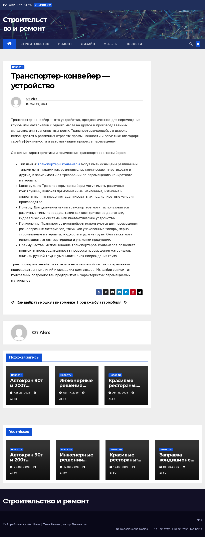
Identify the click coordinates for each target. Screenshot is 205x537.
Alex (34, 99)
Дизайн (88, 44)
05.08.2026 (171, 466)
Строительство (35, 44)
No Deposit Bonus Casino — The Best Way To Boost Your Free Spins (159, 528)
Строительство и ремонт (46, 501)
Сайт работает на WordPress (22, 524)
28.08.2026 (22, 466)
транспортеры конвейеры (59, 164)
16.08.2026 (121, 466)
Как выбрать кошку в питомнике (46, 302)
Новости (134, 44)
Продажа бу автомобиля (99, 302)
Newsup (56, 524)
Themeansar (79, 524)
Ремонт (65, 44)
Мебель (110, 44)
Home (198, 519)
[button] (191, 44)
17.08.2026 (72, 466)
